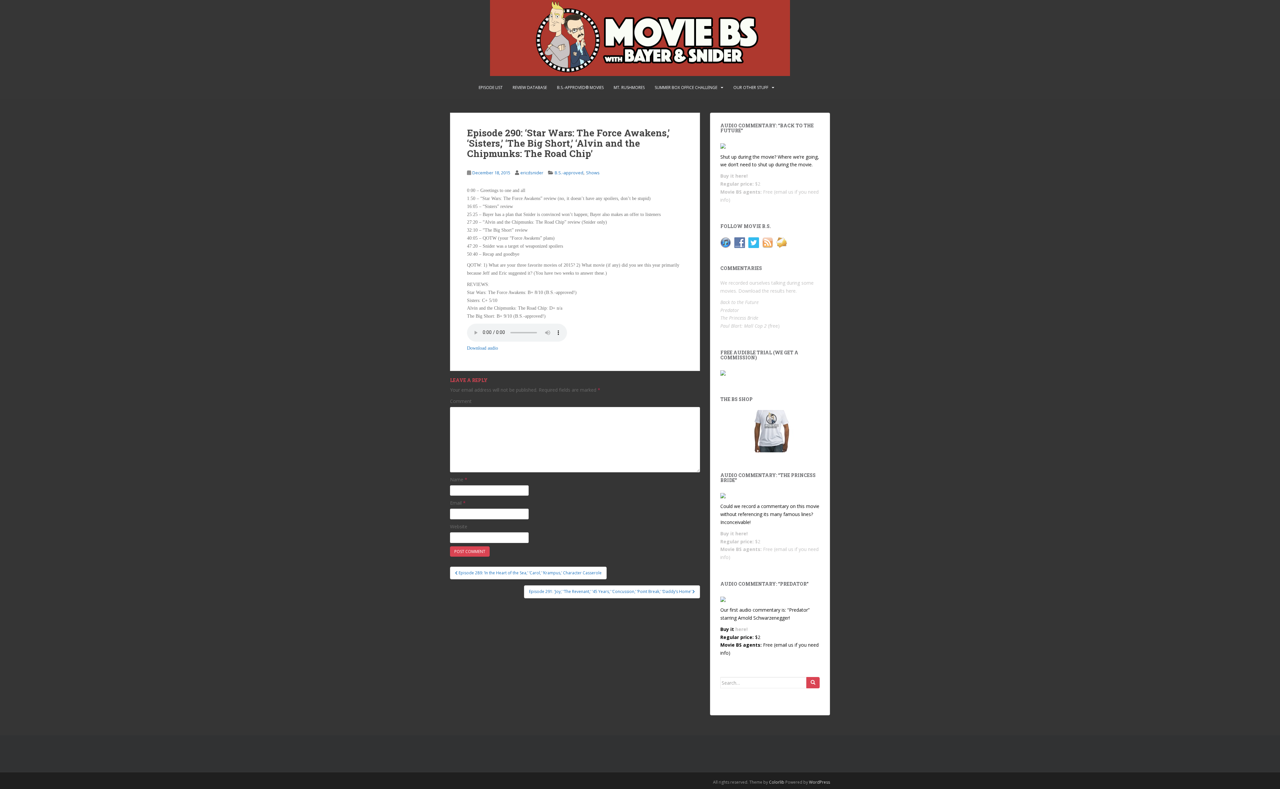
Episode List (491, 87)
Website (458, 526)
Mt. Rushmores (629, 87)
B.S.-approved (569, 173)
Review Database (530, 87)
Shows (593, 173)
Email (458, 503)
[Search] (813, 682)
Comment (461, 401)
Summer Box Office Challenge (686, 87)
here (791, 291)
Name (458, 479)
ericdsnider (531, 173)
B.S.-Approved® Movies (580, 87)
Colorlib (776, 782)
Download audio (482, 348)
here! (741, 176)
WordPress (819, 782)
